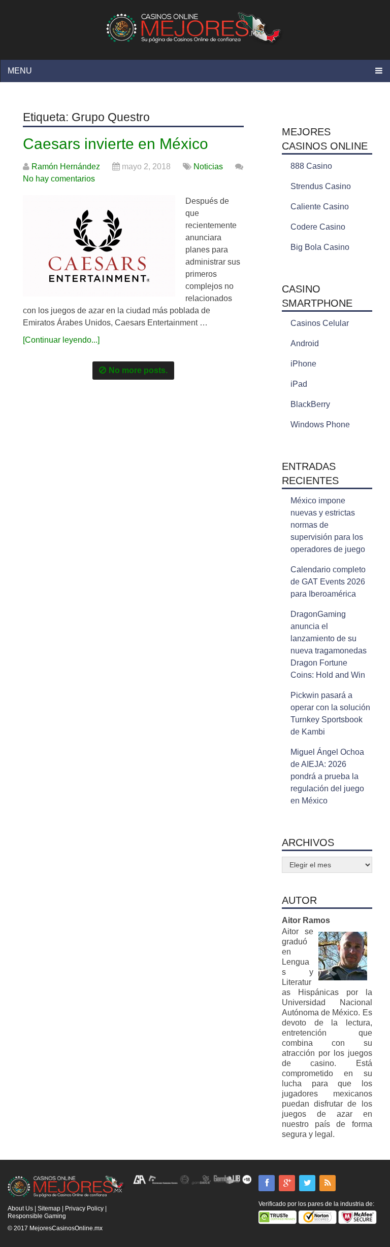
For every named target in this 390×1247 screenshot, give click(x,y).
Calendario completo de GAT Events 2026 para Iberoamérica (328, 581)
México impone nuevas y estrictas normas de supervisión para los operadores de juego (327, 525)
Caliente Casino (319, 206)
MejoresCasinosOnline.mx (66, 1228)
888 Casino (311, 166)
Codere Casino (317, 227)
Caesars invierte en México (115, 143)
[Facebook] (266, 1183)
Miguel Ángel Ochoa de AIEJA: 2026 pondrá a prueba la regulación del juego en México (327, 776)
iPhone (303, 363)
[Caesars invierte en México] (99, 246)
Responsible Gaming (37, 1216)
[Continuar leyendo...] (61, 340)
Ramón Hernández (65, 166)
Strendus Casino (320, 186)
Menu (20, 70)
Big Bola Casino (319, 247)
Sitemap (49, 1208)
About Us (20, 1208)
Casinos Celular (319, 323)
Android (304, 343)
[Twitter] (307, 1183)
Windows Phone (320, 424)
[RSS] (327, 1183)
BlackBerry (310, 404)
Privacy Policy (84, 1208)
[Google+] (287, 1183)
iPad (298, 384)
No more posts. (138, 370)
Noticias (208, 166)
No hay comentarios (59, 178)
